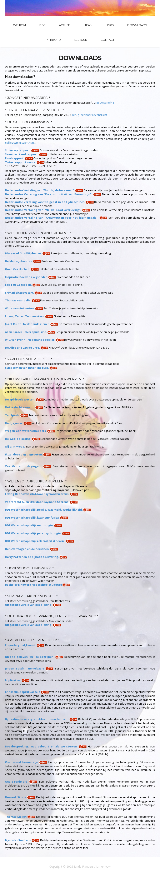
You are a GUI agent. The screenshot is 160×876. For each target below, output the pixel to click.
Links (110, 25)
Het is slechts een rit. (20, 407)
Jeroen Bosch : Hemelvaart (25, 668)
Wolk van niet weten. (20, 308)
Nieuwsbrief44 (104, 103)
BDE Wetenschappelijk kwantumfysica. (32, 517)
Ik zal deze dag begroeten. (24, 454)
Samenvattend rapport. (22, 154)
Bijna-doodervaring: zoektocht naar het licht (37, 719)
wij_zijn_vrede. (15, 446)
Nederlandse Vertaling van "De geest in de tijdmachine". (45, 202)
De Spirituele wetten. (20, 399)
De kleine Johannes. (19, 261)
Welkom (19, 25)
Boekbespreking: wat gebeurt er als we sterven (42, 746)
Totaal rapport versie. (21, 162)
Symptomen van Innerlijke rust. (27, 368)
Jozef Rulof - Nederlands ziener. (27, 324)
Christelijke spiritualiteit (23, 692)
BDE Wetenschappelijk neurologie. (29, 525)
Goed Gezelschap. (18, 269)
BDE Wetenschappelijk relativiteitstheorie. (35, 541)
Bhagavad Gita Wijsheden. (23, 253)
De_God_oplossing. (18, 439)
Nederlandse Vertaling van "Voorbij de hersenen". (40, 190)
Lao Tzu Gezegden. (18, 285)
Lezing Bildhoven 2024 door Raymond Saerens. (37, 494)
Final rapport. (15, 158)
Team (88, 25)
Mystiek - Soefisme (18, 840)
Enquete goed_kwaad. (21, 645)
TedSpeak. (12, 415)
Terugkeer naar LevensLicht (89, 115)
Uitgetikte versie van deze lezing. (29, 605)
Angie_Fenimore (17, 781)
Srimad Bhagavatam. (20, 293)
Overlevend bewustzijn (22, 762)
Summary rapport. (18, 150)
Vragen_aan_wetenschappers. (26, 431)
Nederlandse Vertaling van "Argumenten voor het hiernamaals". (52, 217)
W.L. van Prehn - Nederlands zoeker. (30, 340)
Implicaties (13, 680)
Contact (107, 39)
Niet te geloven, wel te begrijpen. (30, 657)
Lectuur (80, 39)
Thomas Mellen (16, 817)
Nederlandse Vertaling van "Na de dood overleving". (43, 210)
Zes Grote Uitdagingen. (24, 466)
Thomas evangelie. (18, 300)
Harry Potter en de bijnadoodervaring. (32, 557)
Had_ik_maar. (14, 423)
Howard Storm (16, 797)
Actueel (65, 25)
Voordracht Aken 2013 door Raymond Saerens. (37, 502)
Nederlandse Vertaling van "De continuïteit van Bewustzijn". (49, 194)
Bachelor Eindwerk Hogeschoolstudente (33, 585)
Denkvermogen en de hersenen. (27, 549)
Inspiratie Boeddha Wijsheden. (26, 277)
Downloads (137, 25)
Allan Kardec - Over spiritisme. (26, 332)
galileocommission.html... (20, 142)
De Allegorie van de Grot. (23, 347)
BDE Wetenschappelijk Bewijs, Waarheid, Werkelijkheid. (44, 509)
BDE (42, 25)
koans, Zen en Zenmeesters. (25, 316)
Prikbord (53, 39)
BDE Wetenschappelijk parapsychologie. (33, 533)
